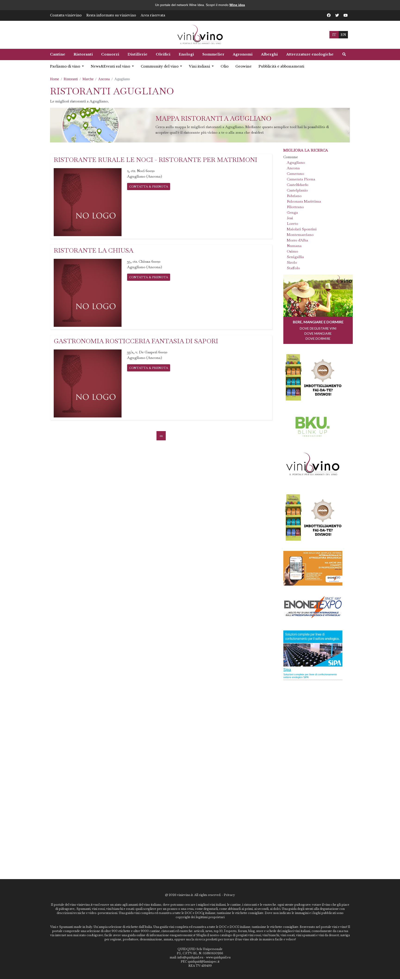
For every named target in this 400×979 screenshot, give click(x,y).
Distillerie (137, 54)
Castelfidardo (297, 184)
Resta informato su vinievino (111, 15)
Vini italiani (200, 66)
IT (334, 34)
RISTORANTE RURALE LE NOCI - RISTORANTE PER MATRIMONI (155, 160)
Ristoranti (83, 54)
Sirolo (292, 262)
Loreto (292, 223)
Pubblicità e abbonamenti (281, 66)
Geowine (243, 66)
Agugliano (296, 162)
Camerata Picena (301, 179)
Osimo (292, 251)
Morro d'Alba (297, 240)
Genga (292, 212)
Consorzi (110, 54)
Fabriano (294, 195)
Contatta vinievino (66, 15)
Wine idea (237, 5)
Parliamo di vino (65, 66)
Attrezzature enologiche (310, 54)
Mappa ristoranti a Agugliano (214, 118)
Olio (224, 66)
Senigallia (295, 256)
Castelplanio (297, 190)
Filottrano (295, 206)
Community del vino (160, 66)
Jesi (290, 218)
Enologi (186, 54)
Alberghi (269, 54)
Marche (88, 79)
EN (343, 34)
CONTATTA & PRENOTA (148, 186)
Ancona (104, 79)
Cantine (57, 54)
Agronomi (243, 54)
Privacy (229, 895)
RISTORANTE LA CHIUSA (93, 250)
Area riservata (153, 15)
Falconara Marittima (304, 201)
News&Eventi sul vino (111, 66)
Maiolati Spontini (302, 229)
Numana (294, 245)
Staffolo (293, 268)
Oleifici (163, 54)
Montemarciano (300, 234)
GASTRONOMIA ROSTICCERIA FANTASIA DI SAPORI (136, 341)
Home (54, 79)
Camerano (295, 173)
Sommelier (213, 54)
